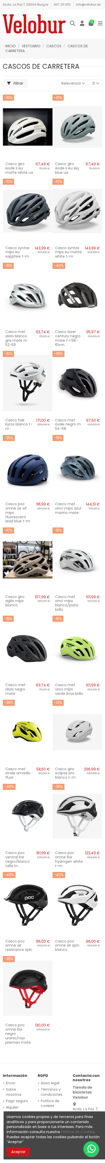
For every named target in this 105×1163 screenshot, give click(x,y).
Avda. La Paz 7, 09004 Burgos (26, 4)
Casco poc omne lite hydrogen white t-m (69, 859)
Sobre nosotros (13, 1092)
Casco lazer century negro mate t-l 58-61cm (68, 338)
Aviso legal (50, 1083)
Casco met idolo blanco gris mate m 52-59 (16, 338)
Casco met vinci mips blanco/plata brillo (66, 603)
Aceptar (18, 1151)
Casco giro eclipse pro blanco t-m (65, 773)
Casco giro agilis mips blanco (14, 601)
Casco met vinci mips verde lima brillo (69, 689)
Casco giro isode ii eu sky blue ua (67, 168)
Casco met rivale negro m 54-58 (68, 424)
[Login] (82, 23)
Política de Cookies (78, 1131)
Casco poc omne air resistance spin (18, 945)
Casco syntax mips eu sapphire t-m (17, 252)
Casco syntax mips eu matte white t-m (68, 252)
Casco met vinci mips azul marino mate (68, 508)
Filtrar (17, 83)
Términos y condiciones (51, 1092)
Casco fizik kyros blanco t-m (18, 424)
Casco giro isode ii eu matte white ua (19, 168)
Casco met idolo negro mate (15, 689)
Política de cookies (50, 1104)
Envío (10, 1083)
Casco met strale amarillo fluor (18, 773)
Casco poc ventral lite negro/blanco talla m (17, 859)
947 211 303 (62, 4)
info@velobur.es (88, 4)
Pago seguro (17, 1101)
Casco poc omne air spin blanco (67, 945)
